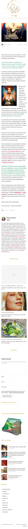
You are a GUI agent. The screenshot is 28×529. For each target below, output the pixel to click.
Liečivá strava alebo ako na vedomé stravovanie (11, 339)
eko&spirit (5, 491)
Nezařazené (5, 498)
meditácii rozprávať (7, 162)
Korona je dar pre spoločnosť (7, 312)
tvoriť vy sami (11, 151)
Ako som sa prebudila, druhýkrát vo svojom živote (12, 285)
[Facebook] (9, 220)
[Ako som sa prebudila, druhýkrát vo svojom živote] (14, 274)
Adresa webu (4, 386)
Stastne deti (5, 505)
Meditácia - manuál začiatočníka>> (13, 245)
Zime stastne (5, 511)
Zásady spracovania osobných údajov (16, 392)
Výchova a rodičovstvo (7, 509)
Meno (2, 376)
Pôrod (4, 500)
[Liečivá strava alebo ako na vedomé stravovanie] (14, 328)
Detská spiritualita (6, 489)
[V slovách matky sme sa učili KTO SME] (4, 447)
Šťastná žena (5, 502)
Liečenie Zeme (6, 493)
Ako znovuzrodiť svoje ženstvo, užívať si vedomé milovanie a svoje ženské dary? (16, 469)
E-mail (3, 381)
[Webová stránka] (7, 220)
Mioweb (25, 526)
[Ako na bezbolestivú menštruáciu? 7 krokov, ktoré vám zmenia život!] (4, 463)
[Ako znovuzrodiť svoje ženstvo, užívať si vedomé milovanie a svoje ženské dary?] (4, 470)
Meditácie (5, 496)
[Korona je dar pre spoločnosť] (14, 301)
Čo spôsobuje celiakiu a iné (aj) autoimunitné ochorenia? (15, 476)
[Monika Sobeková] (14, 7)
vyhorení (21, 156)
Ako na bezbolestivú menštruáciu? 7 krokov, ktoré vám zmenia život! (16, 462)
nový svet (6, 210)
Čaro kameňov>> (16, 229)
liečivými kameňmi (7, 156)
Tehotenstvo (5, 507)
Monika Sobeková (7, 44)
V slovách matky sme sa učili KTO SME (17, 446)
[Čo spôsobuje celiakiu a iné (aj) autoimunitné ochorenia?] (4, 477)
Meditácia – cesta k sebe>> (19, 236)
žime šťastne (12, 210)
